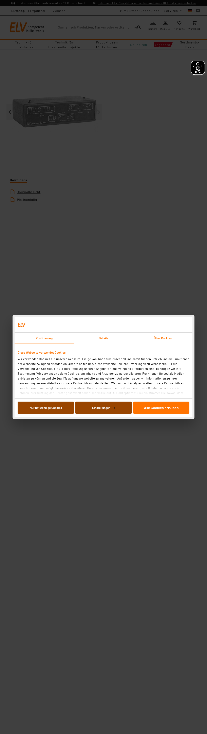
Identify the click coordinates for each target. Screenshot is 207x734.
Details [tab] (103, 338)
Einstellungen (101, 407)
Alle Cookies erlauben (161, 407)
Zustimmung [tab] (44, 338)
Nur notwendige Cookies (46, 407)
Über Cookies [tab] (163, 338)
